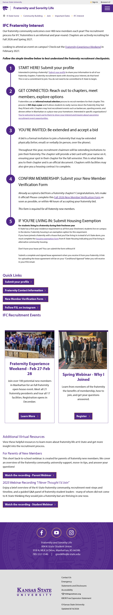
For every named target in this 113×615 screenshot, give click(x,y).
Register (82, 416)
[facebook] (41, 533)
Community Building (33, 16)
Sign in (95, 2)
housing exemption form (47, 238)
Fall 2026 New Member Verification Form (77, 197)
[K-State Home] (5, 8)
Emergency (66, 581)
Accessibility (67, 590)
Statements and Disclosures (74, 585)
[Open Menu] (107, 8)
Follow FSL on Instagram (20, 307)
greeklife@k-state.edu (67, 554)
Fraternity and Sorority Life (34, 8)
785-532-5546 (40, 554)
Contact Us (66, 577)
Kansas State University (12, 2)
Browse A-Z (105, 2)
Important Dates (62, 16)
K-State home (13, 16)
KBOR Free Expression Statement (76, 598)
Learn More (28, 416)
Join (49, 16)
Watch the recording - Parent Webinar (28, 475)
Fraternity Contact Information (24, 290)
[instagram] (71, 533)
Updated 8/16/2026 (70, 608)
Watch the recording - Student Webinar (29, 504)
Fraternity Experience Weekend (83, 46)
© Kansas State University (72, 604)
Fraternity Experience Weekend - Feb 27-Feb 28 (29, 368)
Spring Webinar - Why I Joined (83, 377)
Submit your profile (17, 281)
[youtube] (56, 533)
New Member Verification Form (24, 299)
